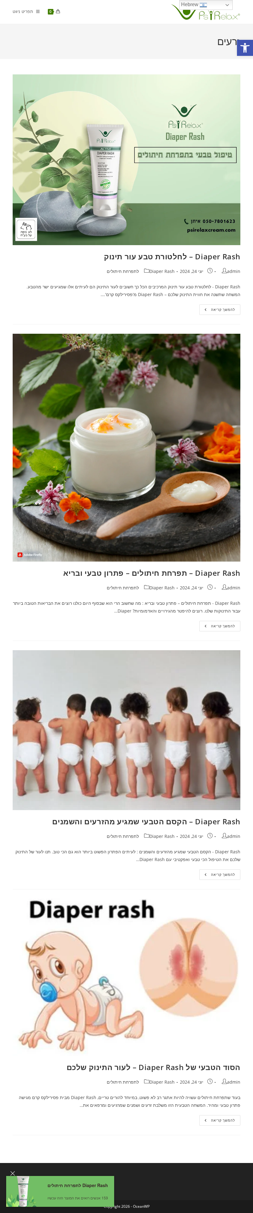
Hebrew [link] (190, 4)
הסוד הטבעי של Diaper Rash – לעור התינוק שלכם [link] (153, 1067)
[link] (245, 48)
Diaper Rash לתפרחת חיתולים (78, 1185)
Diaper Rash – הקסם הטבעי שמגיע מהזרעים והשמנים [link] (146, 821)
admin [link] (233, 271)
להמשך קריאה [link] (217, 311)
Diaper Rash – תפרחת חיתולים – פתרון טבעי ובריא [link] (151, 573)
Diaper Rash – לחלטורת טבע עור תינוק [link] (172, 256)
